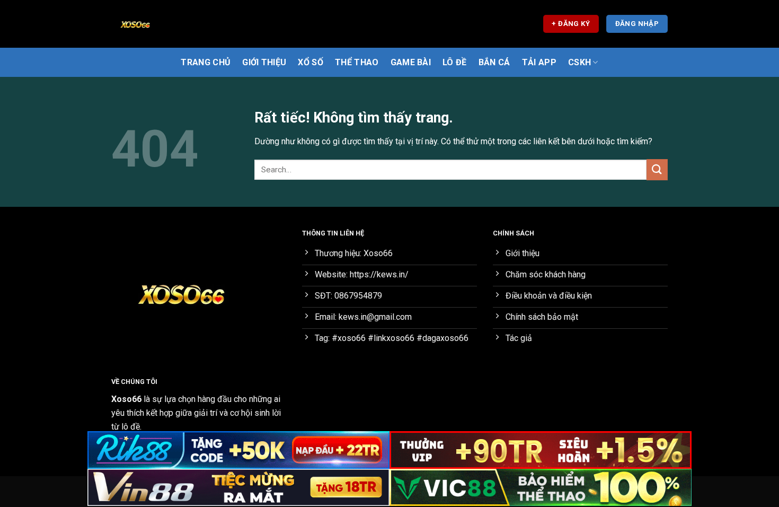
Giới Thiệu (264, 62)
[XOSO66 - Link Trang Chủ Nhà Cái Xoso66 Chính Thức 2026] (164, 24)
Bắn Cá (494, 62)
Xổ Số (310, 62)
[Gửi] (657, 169)
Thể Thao (357, 62)
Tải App (539, 62)
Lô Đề (454, 62)
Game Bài (411, 62)
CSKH (579, 62)
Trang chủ (206, 62)
